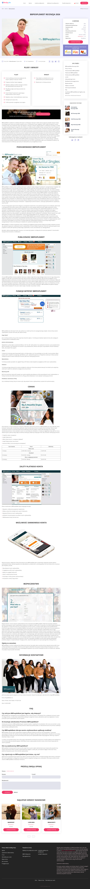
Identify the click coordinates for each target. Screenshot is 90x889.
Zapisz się (84, 3)
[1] (7, 771)
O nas (3, 855)
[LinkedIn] (52, 61)
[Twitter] (55, 61)
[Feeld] (67, 119)
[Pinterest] (59, 61)
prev (28, 836)
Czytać (11, 826)
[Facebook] (49, 61)
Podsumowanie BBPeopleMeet (72, 70)
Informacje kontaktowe (70, 87)
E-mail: (34, 774)
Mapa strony (41, 880)
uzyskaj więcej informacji (43, 114)
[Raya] (67, 124)
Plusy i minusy (68, 68)
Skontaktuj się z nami (50, 880)
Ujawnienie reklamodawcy (8, 852)
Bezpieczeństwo (68, 83)
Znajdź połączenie (66, 3)
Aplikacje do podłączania (52, 3)
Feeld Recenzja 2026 (76, 119)
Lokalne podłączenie (39, 3)
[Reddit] (72, 140)
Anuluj (16, 792)
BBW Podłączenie (26, 854)
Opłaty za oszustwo (69, 85)
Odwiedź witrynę (75, 42)
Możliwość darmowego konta (72, 81)
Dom (24, 3)
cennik (66, 77)
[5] (13, 771)
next (33, 836)
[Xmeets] (67, 130)
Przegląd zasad (5, 863)
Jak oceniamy (5, 861)
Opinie (30, 3)
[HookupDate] (67, 108)
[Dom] (8, 3)
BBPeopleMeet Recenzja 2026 (72, 66)
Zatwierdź (7, 792)
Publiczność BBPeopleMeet (71, 72)
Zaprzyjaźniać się (26, 856)
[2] (8, 771)
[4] (11, 771)
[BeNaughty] (83, 52)
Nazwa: (4, 774)
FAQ (66, 89)
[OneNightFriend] (68, 52)
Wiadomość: (5, 780)
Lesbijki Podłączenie (42, 854)
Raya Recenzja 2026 (75, 124)
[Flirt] (75, 52)
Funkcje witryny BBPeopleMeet (72, 75)
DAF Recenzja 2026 (75, 113)
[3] (10, 771)
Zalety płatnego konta (70, 79)
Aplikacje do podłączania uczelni (30, 850)
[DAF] (67, 113)
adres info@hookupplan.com (68, 850)
